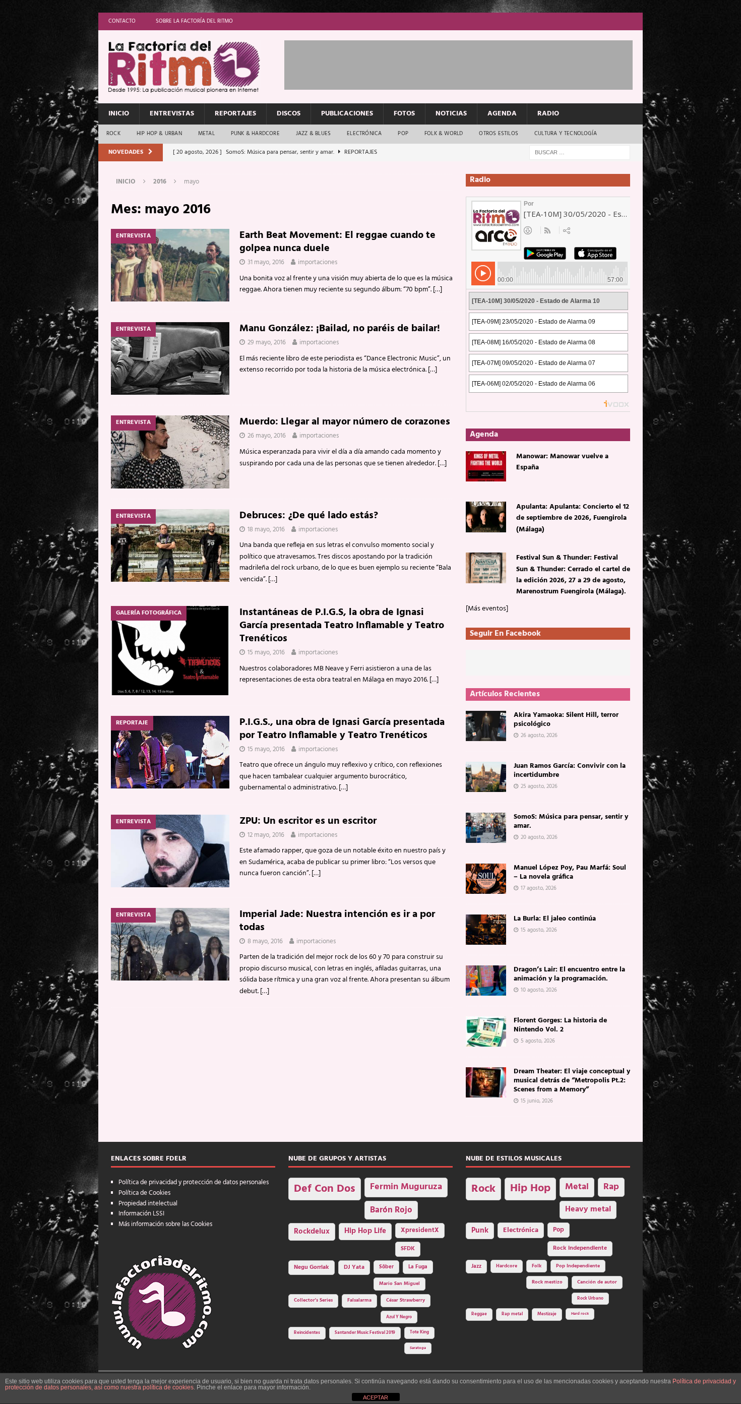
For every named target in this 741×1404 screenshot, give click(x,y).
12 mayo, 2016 (266, 835)
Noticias (451, 113)
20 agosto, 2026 (539, 837)
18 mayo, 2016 (266, 529)
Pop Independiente (578, 1266)
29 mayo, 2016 (267, 342)
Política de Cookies (144, 1193)
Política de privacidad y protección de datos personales (193, 1182)
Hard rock (580, 1314)
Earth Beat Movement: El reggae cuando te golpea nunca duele (337, 242)
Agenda (502, 113)
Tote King (419, 1332)
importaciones (317, 262)
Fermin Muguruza (406, 1187)
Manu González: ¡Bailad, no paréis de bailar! (339, 329)
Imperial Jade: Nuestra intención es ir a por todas (337, 921)
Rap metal (512, 1314)
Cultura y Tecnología (565, 133)
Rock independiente (580, 1248)
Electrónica (364, 133)
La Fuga (417, 1267)
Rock (113, 133)
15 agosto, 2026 (539, 930)
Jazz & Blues (313, 133)
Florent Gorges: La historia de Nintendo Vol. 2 (560, 1025)
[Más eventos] (487, 609)
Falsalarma (359, 1300)
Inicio (118, 113)
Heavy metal (588, 1209)
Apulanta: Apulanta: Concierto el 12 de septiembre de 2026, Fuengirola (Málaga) (572, 518)
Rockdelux (312, 1232)
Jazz (476, 1266)
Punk (479, 1231)
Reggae (479, 1314)
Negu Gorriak (311, 1267)
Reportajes (235, 113)
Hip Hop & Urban (159, 133)
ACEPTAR (375, 1397)
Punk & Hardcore (255, 133)
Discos (288, 113)
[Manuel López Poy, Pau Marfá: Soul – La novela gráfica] (486, 879)
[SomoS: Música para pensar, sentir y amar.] (486, 828)
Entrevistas (172, 113)
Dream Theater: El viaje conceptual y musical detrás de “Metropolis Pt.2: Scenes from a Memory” (572, 1080)
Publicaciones (347, 113)
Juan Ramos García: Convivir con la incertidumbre (570, 770)
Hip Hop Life (365, 1231)
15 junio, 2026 (537, 1101)
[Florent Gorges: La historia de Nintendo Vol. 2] (486, 1031)
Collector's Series (313, 1300)
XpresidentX (420, 1231)
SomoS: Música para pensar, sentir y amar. (571, 821)
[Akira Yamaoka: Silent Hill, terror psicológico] (486, 726)
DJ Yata (354, 1267)
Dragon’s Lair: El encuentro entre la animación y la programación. (569, 974)
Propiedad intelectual (147, 1203)
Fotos (404, 113)
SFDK (408, 1249)
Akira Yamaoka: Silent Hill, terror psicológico (566, 719)
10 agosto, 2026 (539, 990)
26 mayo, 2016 (267, 436)
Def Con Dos (324, 1189)
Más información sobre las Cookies (165, 1224)
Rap (611, 1187)
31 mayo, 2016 (266, 262)
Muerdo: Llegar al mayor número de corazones (344, 422)
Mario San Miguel (399, 1283)
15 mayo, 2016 (266, 652)
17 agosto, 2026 (539, 888)
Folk (536, 1266)
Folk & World (443, 133)
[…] (437, 289)
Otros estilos (498, 133)
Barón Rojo (391, 1210)
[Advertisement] (467, 63)
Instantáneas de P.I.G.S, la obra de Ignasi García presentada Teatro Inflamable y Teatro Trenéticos (341, 625)
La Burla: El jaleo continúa (555, 919)
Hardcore (506, 1266)
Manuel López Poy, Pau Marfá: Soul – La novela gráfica (570, 872)
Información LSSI (141, 1213)
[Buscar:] (579, 152)
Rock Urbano (590, 1298)
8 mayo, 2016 (265, 941)
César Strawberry (405, 1300)
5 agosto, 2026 (538, 1041)
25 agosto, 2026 (539, 786)
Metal (206, 133)
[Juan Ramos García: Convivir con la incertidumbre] (486, 777)
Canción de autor (597, 1282)
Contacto (122, 21)
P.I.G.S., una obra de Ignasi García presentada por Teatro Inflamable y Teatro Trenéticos (342, 729)
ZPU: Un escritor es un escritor (308, 821)
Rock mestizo (547, 1282)
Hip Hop (530, 1188)
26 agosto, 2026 (539, 735)
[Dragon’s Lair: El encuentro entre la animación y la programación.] (486, 980)
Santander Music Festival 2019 (365, 1332)
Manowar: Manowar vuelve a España (562, 462)
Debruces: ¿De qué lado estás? (308, 516)
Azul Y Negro (399, 1317)
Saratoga (418, 1348)
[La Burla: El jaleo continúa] (486, 929)
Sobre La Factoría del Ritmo (194, 21)
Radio (548, 113)
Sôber (386, 1267)
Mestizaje (547, 1314)
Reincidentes (307, 1332)
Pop (403, 133)
